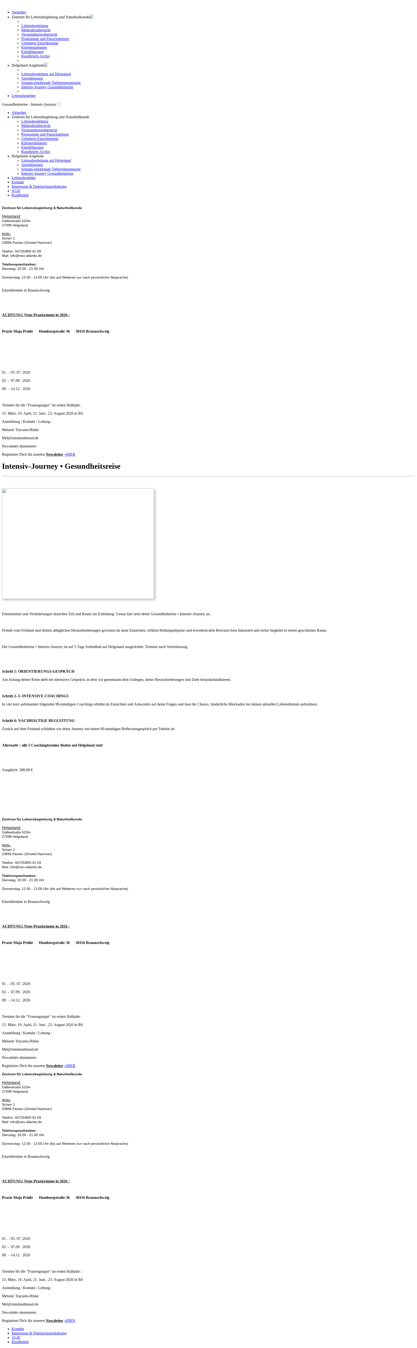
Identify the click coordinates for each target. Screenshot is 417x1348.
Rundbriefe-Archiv (35, 56)
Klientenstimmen (34, 47)
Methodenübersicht (35, 30)
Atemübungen (32, 78)
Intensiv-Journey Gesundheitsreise (47, 87)
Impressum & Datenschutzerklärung (39, 186)
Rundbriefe (20, 195)
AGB (16, 191)
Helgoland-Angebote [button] (28, 65)
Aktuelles (19, 12)
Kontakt (18, 182)
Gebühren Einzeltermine (39, 43)
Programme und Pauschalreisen (45, 39)
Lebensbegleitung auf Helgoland (46, 74)
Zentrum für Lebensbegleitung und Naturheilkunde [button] (50, 117)
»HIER (69, 454)
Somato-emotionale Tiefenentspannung (51, 83)
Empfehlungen (32, 52)
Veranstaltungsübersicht (39, 34)
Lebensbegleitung (34, 26)
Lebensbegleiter (24, 96)
